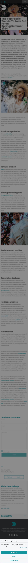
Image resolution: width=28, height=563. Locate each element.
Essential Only (14, 560)
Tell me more (23, 547)
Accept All (14, 552)
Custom (14, 556)
